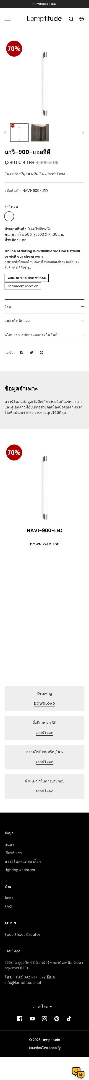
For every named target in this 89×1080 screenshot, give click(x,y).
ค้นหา (9, 844)
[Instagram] (44, 1019)
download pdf (44, 544)
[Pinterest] (57, 1019)
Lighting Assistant (20, 870)
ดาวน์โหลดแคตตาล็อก (23, 861)
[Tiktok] (69, 1019)
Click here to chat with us (27, 278)
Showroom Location (23, 286)
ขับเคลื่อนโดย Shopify (45, 1048)
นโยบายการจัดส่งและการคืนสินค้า (32, 334)
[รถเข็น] (82, 19)
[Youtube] (32, 1019)
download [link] (44, 703)
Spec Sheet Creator (22, 934)
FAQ (8, 906)
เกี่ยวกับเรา (13, 853)
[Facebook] (20, 1019)
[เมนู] (8, 19)
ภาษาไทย (40, 1006)
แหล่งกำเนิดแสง (17, 320)
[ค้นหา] (71, 19)
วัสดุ (8, 306)
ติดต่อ (9, 898)
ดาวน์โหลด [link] (45, 732)
